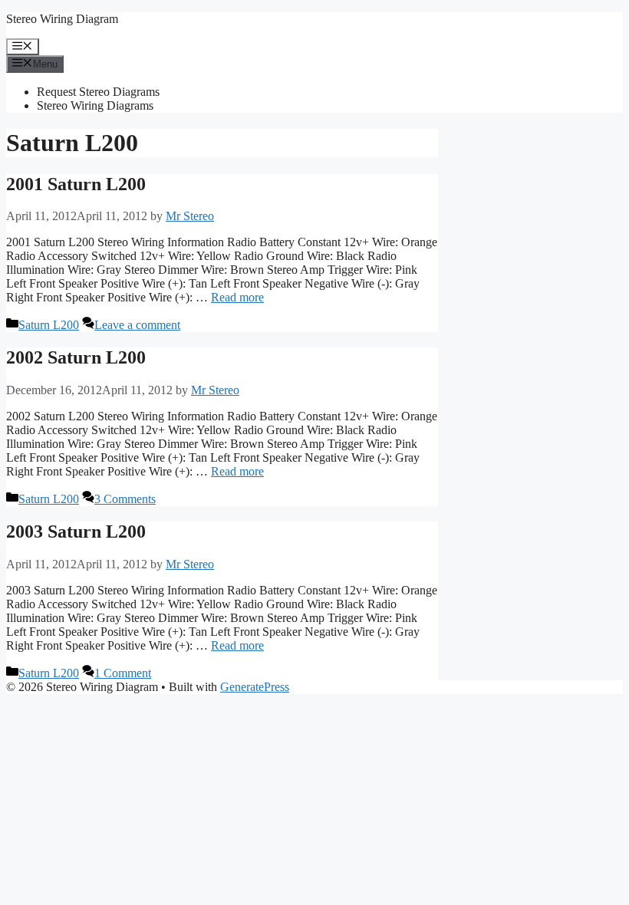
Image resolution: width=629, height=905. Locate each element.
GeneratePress (254, 686)
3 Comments (125, 498)
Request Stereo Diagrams (98, 91)
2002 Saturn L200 (76, 357)
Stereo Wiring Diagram (62, 18)
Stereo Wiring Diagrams (95, 105)
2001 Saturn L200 (76, 184)
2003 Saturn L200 (76, 531)
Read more (237, 297)
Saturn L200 (48, 324)
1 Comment (122, 673)
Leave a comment (137, 324)
